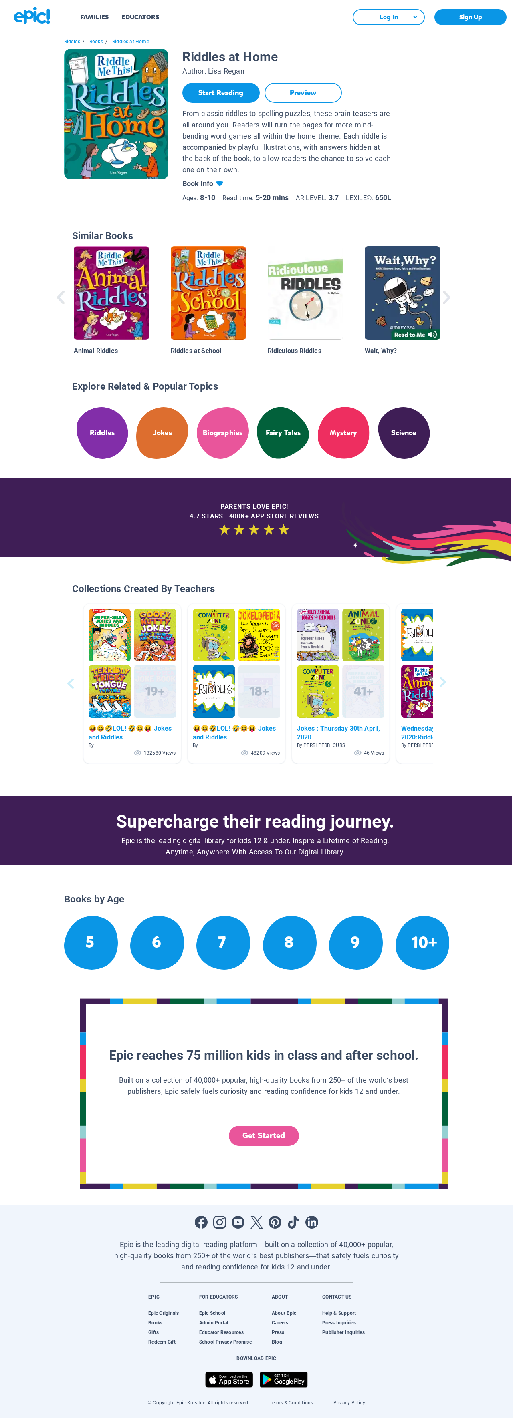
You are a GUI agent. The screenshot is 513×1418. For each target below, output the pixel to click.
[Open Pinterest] (275, 1222)
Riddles (72, 41)
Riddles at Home (130, 41)
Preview (303, 93)
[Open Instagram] (219, 1222)
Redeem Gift (162, 1342)
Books (96, 41)
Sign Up (470, 17)
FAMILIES (94, 17)
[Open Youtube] (238, 1222)
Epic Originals (163, 1313)
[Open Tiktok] (293, 1222)
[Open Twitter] (256, 1222)
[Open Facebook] (201, 1222)
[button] (132, 683)
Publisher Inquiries (343, 1332)
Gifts (153, 1332)
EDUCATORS (140, 17)
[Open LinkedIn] (311, 1222)
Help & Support (339, 1313)
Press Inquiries (339, 1323)
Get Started (263, 1135)
